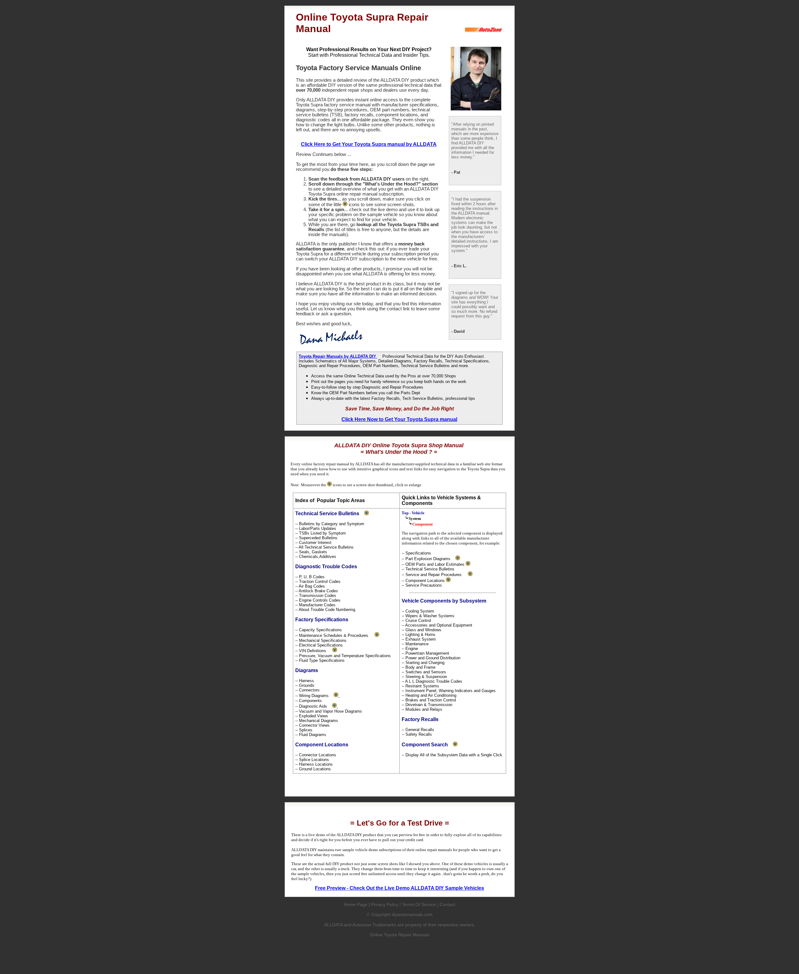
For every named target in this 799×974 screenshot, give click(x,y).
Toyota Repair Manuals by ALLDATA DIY (338, 356)
